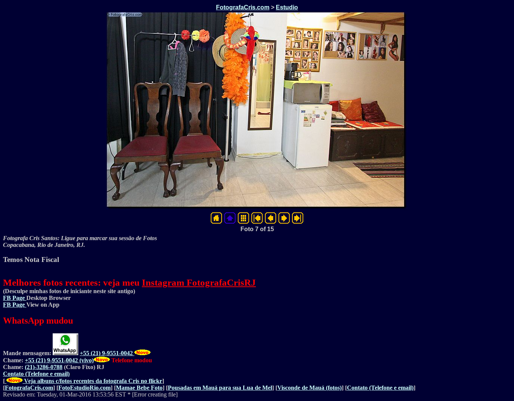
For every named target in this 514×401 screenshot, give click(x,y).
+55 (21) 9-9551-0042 (107, 353)
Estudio (287, 7)
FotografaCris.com (242, 7)
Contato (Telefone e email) (36, 374)
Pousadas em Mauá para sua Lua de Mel (220, 387)
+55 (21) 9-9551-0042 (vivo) (59, 360)
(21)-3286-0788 (43, 367)
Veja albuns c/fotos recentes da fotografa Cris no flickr (92, 381)
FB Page (14, 298)
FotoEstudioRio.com (84, 387)
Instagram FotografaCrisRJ (199, 282)
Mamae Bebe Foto (139, 387)
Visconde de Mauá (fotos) (309, 387)
